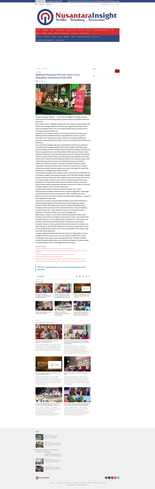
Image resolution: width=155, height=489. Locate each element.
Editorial (56, 33)
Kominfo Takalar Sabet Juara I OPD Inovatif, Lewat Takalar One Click (55, 254)
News (51, 30)
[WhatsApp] (118, 477)
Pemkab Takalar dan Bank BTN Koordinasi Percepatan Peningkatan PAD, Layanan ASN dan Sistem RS (61, 251)
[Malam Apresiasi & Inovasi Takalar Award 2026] (44, 306)
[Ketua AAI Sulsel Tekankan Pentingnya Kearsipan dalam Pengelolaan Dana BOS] (40, 469)
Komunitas (74, 33)
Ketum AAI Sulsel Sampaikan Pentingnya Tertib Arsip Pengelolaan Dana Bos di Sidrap (53, 460)
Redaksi (75, 483)
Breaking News (60, 30)
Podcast (41, 4)
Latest (73, 37)
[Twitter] (109, 477)
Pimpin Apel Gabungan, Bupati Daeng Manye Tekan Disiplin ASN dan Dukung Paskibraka (61, 261)
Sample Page (60, 40)
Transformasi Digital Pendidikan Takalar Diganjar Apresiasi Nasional (55, 248)
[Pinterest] (112, 477)
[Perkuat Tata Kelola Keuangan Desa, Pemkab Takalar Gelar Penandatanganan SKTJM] (63, 306)
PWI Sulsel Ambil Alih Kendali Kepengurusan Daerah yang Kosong (53, 444)
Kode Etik (66, 37)
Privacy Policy (96, 37)
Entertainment (64, 33)
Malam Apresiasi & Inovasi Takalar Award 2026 (49, 256)
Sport (38, 33)
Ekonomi (88, 30)
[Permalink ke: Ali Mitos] (37, 81)
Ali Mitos (41, 80)
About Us (39, 37)
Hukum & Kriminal (71, 30)
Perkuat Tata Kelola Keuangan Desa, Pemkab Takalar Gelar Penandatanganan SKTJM (60, 259)
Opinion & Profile (84, 33)
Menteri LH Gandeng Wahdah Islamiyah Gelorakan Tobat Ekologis (53, 455)
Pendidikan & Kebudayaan (100, 30)
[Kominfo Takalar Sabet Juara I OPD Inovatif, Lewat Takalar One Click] (82, 288)
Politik (112, 30)
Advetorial (45, 30)
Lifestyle (44, 33)
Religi (50, 33)
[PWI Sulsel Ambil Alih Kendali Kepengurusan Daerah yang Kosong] (40, 445)
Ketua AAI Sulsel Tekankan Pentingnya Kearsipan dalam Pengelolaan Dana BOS (53, 468)
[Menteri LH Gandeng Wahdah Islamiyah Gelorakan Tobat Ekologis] (49, 451)
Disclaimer (47, 37)
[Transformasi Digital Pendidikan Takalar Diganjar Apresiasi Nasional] (44, 288)
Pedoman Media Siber (83, 37)
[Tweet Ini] (80, 276)
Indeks (60, 37)
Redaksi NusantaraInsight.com (45, 40)
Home (38, 30)
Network (48, 4)
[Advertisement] (77, 54)
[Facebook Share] (76, 276)
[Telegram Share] (86, 276)
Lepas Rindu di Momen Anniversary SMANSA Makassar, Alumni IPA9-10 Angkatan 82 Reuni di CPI (52, 436)
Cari (94, 68)
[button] (117, 4)
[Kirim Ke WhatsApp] (89, 276)
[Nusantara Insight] (77, 17)
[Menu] (37, 4)
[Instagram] (115, 477)
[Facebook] (106, 477)
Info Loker (81, 30)
